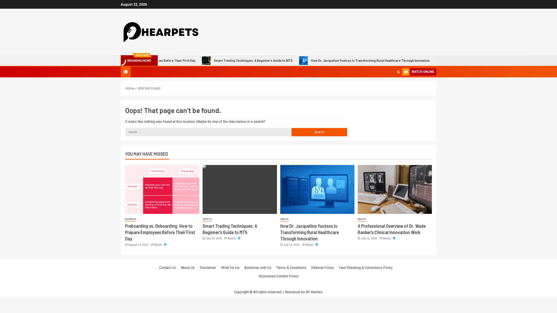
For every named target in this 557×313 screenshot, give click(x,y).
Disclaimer (208, 268)
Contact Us (167, 268)
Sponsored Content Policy (279, 276)
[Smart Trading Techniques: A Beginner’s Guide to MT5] (240, 189)
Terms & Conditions (291, 268)
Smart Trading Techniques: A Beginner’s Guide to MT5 (243, 60)
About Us (188, 268)
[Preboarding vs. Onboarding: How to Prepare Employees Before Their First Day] (162, 189)
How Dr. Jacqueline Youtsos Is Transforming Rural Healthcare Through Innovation (360, 60)
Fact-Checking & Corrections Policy (366, 268)
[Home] (125, 72)
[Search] (398, 72)
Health (284, 219)
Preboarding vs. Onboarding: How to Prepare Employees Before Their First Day (160, 232)
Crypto (207, 219)
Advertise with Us (257, 268)
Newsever (292, 292)
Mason (158, 244)
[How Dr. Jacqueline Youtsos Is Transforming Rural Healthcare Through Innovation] (317, 189)
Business (130, 219)
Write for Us (230, 268)
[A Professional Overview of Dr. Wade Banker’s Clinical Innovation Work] (395, 189)
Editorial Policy (322, 268)
